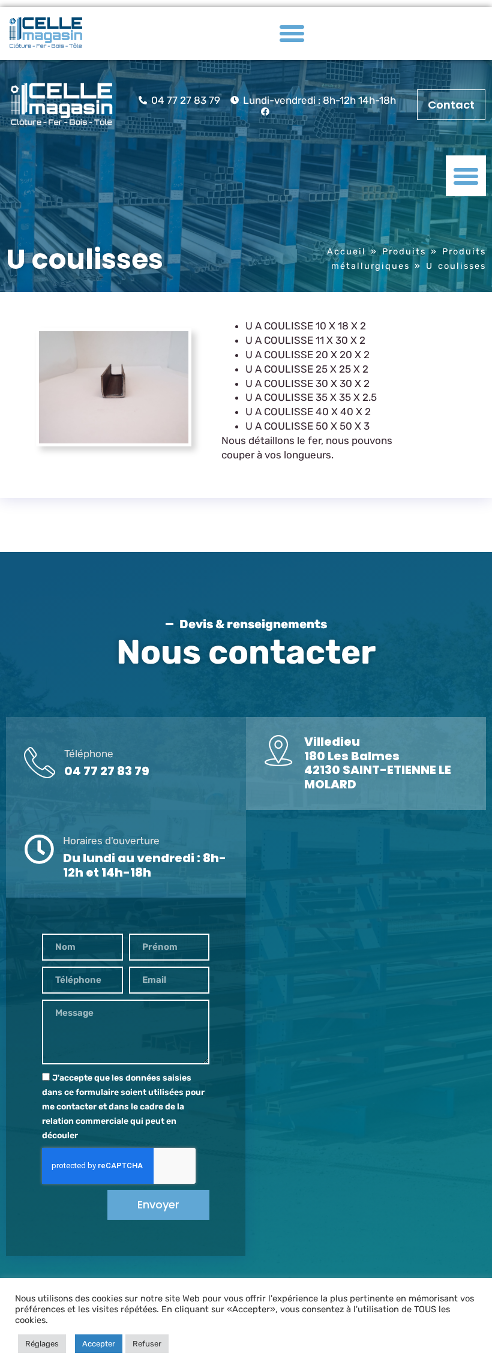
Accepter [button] (98, 1343)
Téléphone (88, 754)
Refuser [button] (147, 1343)
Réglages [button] (42, 1343)
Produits (404, 251)
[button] (292, 33)
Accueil (346, 251)
